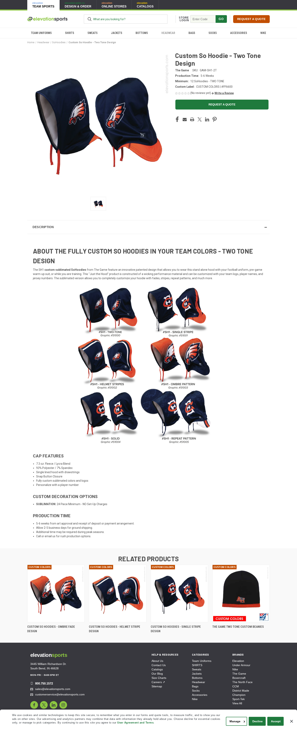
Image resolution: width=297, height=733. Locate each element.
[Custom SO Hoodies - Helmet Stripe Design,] (117, 593)
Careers (158, 682)
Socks (213, 33)
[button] (223, 93)
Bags (192, 33)
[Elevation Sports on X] (44, 705)
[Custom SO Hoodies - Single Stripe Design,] (179, 593)
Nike (263, 33)
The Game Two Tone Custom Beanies (238, 627)
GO (221, 19)
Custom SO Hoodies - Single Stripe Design (176, 629)
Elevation (238, 660)
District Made (240, 690)
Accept (276, 721)
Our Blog (157, 673)
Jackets (116, 33)
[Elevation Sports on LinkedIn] (53, 705)
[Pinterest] (215, 119)
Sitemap (157, 686)
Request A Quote (251, 19)
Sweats (92, 33)
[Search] (89, 19)
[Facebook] (177, 119)
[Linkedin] (207, 119)
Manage (235, 721)
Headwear (168, 33)
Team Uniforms (41, 33)
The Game (239, 673)
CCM (235, 686)
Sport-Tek (238, 699)
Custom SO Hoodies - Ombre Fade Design (51, 629)
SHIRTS (69, 33)
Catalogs (157, 669)
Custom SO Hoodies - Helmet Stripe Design (114, 629)
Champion (238, 694)
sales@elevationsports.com (52, 689)
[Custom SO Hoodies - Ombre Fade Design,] (56, 593)
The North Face (242, 682)
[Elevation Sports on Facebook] (34, 705)
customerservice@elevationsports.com (60, 694)
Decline (257, 721)
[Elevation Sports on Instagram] (63, 705)
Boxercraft (238, 677)
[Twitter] (200, 119)
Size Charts (159, 677)
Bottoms (142, 33)
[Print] (192, 119)
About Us (157, 660)
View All (237, 703)
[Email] (185, 119)
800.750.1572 (44, 683)
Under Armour (241, 665)
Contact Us (159, 665)
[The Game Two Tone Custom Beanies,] (241, 593)
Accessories (238, 33)
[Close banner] (291, 721)
